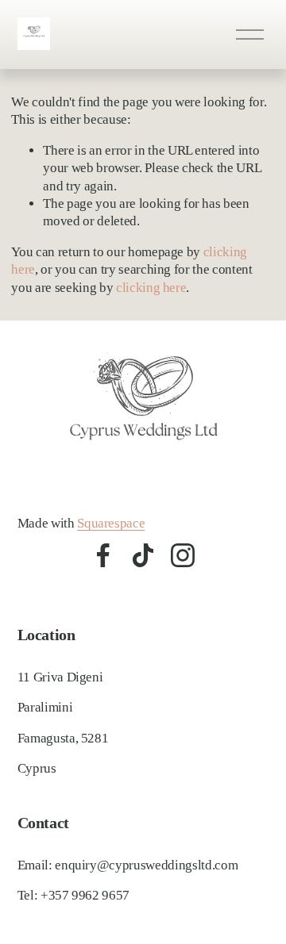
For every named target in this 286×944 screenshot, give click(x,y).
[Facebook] (103, 555)
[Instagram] (182, 555)
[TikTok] (143, 555)
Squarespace (111, 523)
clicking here (151, 287)
